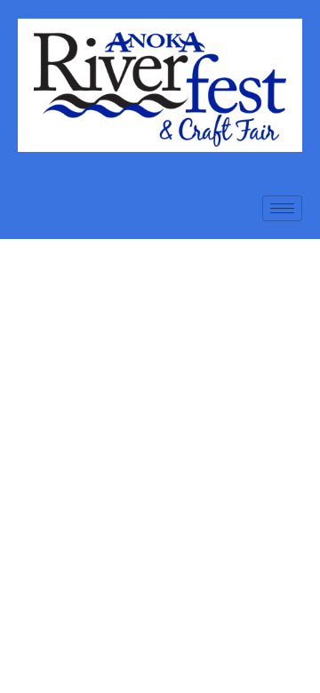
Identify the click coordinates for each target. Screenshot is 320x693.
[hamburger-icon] (282, 208)
